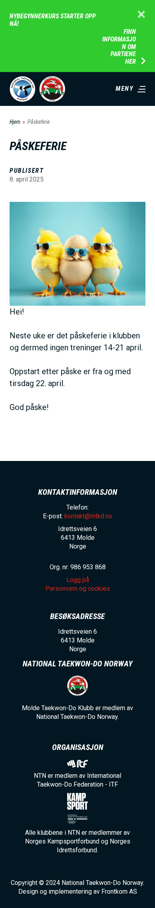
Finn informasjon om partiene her (119, 46)
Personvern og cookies (77, 588)
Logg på (77, 580)
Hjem (15, 122)
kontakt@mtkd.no (88, 516)
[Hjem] (22, 89)
